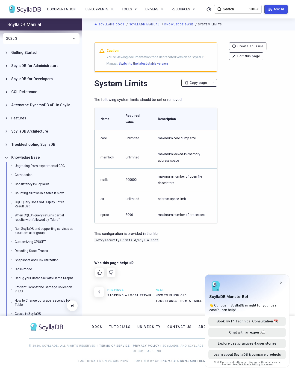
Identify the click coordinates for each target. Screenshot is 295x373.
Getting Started (24, 52)
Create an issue (250, 46)
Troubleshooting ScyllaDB (33, 144)
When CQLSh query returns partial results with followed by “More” (39, 217)
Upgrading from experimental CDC (40, 166)
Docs (97, 327)
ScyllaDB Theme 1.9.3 (198, 361)
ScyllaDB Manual (145, 24)
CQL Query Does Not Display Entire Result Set (39, 204)
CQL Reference (24, 92)
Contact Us (179, 327)
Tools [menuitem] (127, 9)
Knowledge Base (179, 24)
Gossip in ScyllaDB (28, 313)
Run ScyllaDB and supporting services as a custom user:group (44, 231)
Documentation (61, 9)
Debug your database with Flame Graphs (44, 278)
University (149, 327)
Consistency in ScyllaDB (32, 184)
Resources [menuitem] (181, 9)
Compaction (23, 175)
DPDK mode (23, 269)
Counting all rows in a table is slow (39, 193)
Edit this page (248, 56)
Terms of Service (114, 345)
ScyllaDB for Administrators (35, 66)
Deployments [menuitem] (97, 9)
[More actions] (213, 83)
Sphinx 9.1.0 (165, 361)
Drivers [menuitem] (151, 9)
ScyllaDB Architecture (29, 131)
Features (18, 118)
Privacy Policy (146, 345)
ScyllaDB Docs (111, 24)
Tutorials (120, 327)
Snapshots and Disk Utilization (37, 260)
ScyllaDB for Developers (32, 79)
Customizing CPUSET (30, 242)
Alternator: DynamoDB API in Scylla (40, 105)
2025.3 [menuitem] (11, 38)
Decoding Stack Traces (31, 251)
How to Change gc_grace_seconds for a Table (44, 302)
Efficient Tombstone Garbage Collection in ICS (43, 289)
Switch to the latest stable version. (143, 63)
